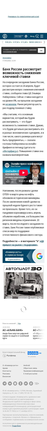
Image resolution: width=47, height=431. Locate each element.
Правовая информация (33, 371)
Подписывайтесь (14, 259)
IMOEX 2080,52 (34, 42)
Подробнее (16, 426)
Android (27, 365)
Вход (32, 36)
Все (19, 323)
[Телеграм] (5, 383)
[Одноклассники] (20, 383)
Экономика (7, 58)
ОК (41, 50)
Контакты (7, 371)
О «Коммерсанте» (10, 365)
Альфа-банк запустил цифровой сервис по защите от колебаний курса (16, 335)
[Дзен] (15, 383)
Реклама (6, 373)
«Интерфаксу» (10, 151)
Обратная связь (30, 368)
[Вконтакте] (10, 383)
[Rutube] (26, 383)
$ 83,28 (8, 42)
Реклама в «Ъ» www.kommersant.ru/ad (23, 16)
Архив (5, 368)
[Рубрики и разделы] (42, 36)
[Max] (31, 383)
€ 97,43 (16, 42)
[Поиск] (37, 36)
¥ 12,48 (24, 42)
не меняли (10, 104)
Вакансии (7, 376)
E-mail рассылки (30, 373)
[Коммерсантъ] (5, 36)
